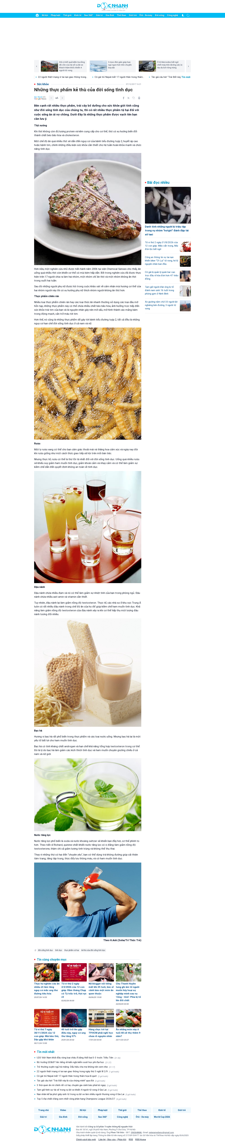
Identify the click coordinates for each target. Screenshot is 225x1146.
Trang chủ (43, 1110)
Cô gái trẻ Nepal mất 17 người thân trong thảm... (70, 77)
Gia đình (110, 15)
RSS (131, 1139)
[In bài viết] (139, 98)
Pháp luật (55, 15)
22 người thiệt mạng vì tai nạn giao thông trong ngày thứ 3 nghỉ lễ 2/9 (78, 1071)
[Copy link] (133, 98)
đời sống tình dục (45, 950)
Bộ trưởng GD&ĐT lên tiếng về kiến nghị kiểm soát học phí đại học (74, 1062)
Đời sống (159, 15)
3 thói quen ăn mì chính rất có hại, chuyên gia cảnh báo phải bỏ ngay (77, 1085)
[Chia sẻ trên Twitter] (128, 98)
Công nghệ (172, 15)
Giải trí (99, 15)
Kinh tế (77, 15)
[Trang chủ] (37, 15)
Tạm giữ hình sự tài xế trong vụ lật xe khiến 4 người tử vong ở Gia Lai (77, 1089)
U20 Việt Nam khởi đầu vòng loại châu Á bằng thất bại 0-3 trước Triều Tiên (78, 1057)
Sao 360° (88, 15)
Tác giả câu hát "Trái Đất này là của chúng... (124, 77)
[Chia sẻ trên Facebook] (123, 98)
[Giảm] (51, 98)
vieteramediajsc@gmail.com (161, 1132)
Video (63, 1110)
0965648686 (136, 1132)
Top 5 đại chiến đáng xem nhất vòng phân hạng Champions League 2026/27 (81, 1098)
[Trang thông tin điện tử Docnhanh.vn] (112, 6)
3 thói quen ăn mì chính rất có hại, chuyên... (175, 77)
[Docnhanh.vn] (52, 1130)
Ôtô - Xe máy (145, 15)
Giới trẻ (133, 15)
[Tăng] (62, 98)
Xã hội (45, 15)
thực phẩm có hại (71, 950)
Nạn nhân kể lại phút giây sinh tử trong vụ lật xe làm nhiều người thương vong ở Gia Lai (86, 1094)
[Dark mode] (183, 15)
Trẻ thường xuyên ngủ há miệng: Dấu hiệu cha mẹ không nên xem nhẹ (76, 1066)
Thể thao (121, 15)
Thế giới (67, 15)
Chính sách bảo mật (86, 1139)
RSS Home (140, 1139)
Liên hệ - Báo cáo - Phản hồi (112, 1139)
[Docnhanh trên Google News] (40, 98)
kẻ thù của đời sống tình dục (93, 950)
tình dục (58, 950)
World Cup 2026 (162, 1117)
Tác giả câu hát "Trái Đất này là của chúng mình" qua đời (71, 1080)
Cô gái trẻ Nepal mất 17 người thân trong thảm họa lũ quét (72, 1076)
